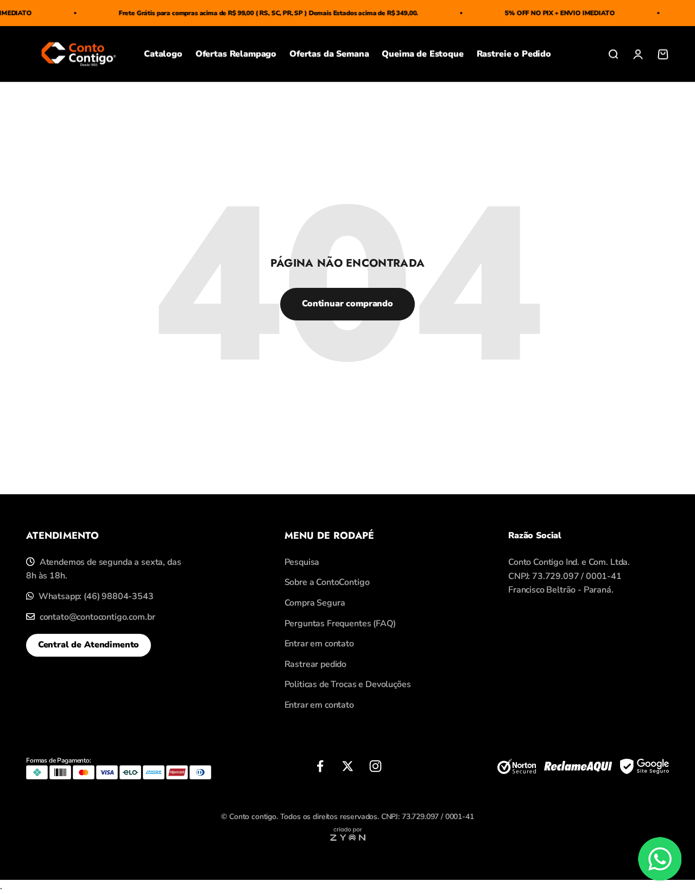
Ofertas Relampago (235, 54)
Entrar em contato (319, 644)
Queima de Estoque (422, 54)
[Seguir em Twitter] (347, 766)
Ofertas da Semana (329, 54)
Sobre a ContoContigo (327, 582)
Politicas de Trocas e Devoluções (348, 684)
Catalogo (163, 54)
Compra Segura (315, 603)
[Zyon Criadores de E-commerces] (347, 838)
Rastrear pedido (316, 664)
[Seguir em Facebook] (320, 766)
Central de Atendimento (88, 645)
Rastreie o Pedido (514, 54)
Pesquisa (302, 562)
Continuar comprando (347, 304)
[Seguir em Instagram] (375, 766)
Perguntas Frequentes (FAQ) (340, 623)
